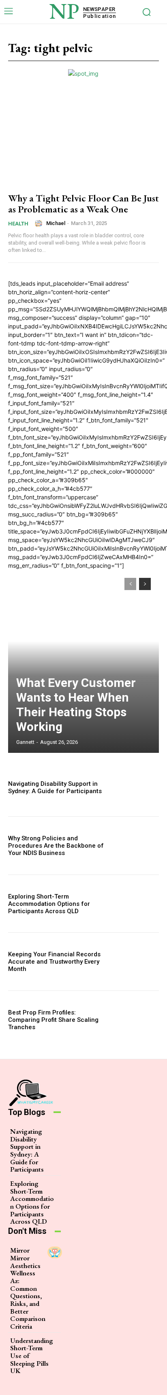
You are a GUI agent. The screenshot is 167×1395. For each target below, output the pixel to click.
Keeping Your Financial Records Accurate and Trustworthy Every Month (54, 962)
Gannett (25, 742)
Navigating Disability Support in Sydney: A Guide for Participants (55, 787)
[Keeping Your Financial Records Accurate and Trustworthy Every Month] (136, 961)
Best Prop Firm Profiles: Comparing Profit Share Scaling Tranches (53, 1020)
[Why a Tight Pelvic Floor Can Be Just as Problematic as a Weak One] (83, 139)
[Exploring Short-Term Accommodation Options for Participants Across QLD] (136, 904)
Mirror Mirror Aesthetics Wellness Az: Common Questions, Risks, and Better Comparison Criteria (27, 1288)
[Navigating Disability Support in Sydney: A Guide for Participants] (136, 788)
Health (18, 224)
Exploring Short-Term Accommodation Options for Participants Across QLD (49, 904)
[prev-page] (130, 584)
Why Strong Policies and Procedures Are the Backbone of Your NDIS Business (56, 846)
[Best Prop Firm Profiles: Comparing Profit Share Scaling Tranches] (136, 1020)
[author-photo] (39, 223)
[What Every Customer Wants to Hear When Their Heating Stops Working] (83, 661)
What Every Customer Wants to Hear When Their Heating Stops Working (76, 705)
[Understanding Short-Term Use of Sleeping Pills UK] (62, 1343)
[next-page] (145, 584)
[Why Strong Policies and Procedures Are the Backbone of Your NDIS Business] (136, 845)
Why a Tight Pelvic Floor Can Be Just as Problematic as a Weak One (83, 203)
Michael (55, 223)
